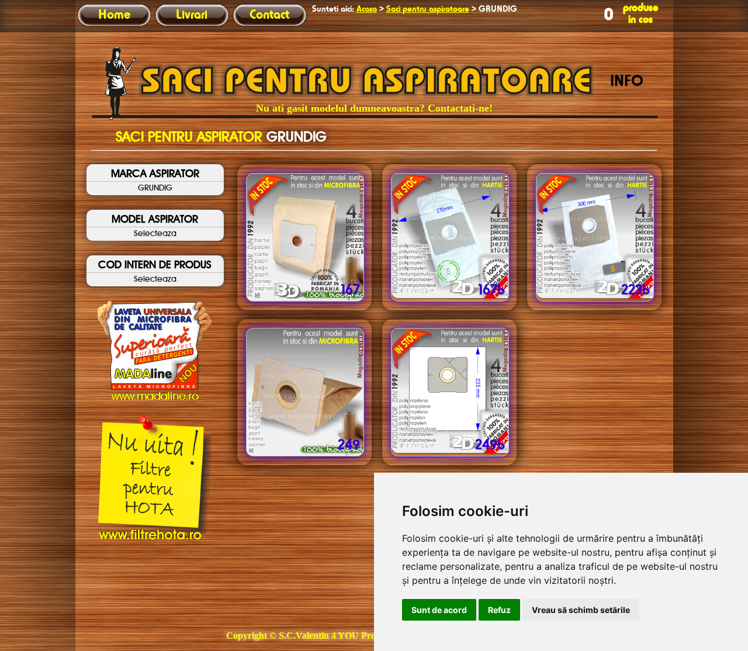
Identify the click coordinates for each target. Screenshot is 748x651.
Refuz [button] (499, 610)
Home (114, 15)
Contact (269, 15)
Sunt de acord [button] (439, 610)
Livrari (191, 15)
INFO (626, 82)
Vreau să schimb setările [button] (581, 610)
